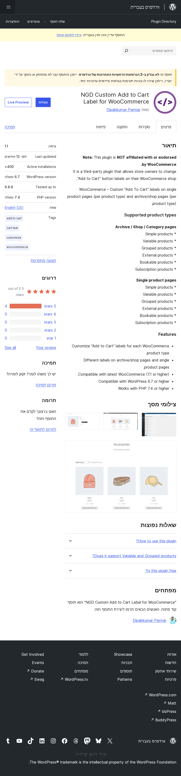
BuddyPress (163, 720)
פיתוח (101, 126)
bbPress (166, 711)
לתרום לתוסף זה (43, 429)
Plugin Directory (163, 21)
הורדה (43, 102)
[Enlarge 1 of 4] (170, 419)
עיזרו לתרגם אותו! (69, 35)
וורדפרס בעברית (151, 741)
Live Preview (18, 102)
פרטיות (170, 679)
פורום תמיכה (46, 384)
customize (14, 237)
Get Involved (32, 654)
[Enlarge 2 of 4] (131, 419)
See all (10, 347)
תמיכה (10, 126)
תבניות (126, 662)
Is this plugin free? (160, 571)
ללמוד (83, 654)
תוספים (126, 671)
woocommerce (17, 247)
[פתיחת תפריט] (7, 7)
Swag (37, 679)
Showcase (123, 654)
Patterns (124, 679)
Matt (169, 703)
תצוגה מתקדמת (43, 260)
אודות (171, 654)
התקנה (122, 126)
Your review (46, 347)
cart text (12, 228)
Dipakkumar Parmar (123, 109)
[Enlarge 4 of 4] (170, 446)
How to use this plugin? (156, 541)
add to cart (14, 218)
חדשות (170, 662)
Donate (35, 671)
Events (38, 662)
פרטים (166, 126)
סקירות (144, 126)
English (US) (14, 207)
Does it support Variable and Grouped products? (134, 556)
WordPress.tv (74, 679)
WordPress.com (160, 695)
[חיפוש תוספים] (126, 50)
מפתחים (81, 671)
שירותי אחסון (165, 671)
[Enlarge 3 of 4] (93, 419)
